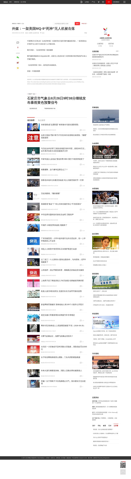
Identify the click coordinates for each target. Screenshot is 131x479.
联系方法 (53, 458)
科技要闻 (95, 314)
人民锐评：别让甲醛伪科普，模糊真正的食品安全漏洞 (62, 270)
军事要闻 (95, 107)
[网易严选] (93, 2)
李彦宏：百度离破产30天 (100, 445)
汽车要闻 (95, 353)
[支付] (99, 2)
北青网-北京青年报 (33, 33)
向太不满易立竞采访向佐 (100, 261)
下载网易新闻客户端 (49, 108)
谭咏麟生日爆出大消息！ (100, 265)
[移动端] (81, 2)
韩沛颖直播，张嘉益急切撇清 (101, 257)
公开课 (116, 425)
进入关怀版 (23, 2)
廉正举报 (90, 458)
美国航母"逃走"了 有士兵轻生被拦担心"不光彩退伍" (61, 204)
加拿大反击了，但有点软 (100, 291)
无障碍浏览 (16, 2)
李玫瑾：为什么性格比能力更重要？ (103, 429)
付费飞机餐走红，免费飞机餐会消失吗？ (57, 336)
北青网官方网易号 (105, 40)
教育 (104, 425)
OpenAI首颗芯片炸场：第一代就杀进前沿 (104, 331)
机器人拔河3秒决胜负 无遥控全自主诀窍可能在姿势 (61, 291)
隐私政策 (69, 458)
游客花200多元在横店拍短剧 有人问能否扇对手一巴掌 (62, 180)
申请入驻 (84, 23)
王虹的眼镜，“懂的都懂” (50, 193)
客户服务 (63, 458)
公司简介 (48, 458)
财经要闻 (95, 274)
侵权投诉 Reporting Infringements (101, 458)
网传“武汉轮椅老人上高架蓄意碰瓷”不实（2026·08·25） (63, 326)
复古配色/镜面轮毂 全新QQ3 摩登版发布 (104, 382)
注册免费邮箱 (116, 2)
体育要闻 (95, 189)
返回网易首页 (33, 108)
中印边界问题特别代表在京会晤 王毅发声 (57, 215)
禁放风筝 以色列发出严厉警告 (101, 125)
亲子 (93, 425)
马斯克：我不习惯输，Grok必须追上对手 (104, 339)
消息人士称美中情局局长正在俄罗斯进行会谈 (59, 249)
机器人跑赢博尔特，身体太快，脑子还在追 (105, 335)
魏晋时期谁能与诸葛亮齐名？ (101, 441)
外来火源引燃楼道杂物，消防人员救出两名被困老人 (61, 371)
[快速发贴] (18, 42)
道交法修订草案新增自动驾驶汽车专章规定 (58, 315)
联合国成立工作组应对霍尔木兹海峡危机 (104, 134)
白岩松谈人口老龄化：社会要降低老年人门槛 (105, 433)
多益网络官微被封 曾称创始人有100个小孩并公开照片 (62, 304)
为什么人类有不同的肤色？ (100, 437)
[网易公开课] (87, 2)
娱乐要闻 (95, 234)
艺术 (109, 425)
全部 (117, 51)
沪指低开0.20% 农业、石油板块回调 (103, 305)
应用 (10, 2)
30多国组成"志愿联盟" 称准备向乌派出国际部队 (60, 125)
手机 (99, 425)
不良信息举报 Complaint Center (79, 458)
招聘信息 (58, 458)
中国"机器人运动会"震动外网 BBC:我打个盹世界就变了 (62, 159)
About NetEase (41, 458)
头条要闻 (95, 143)
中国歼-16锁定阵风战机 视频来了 (54, 225)
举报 (85, 33)
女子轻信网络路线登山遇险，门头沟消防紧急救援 (60, 357)
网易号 (19, 23)
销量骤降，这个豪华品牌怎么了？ (54, 170)
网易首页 (6, 2)
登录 (109, 2)
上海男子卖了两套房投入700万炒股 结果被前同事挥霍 (62, 281)
